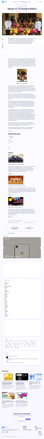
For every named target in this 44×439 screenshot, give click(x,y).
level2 (13, 343)
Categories (40, 433)
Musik (5, 299)
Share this (11, 136)
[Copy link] (3, 49)
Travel (5, 312)
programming (7, 346)
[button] (37, 2)
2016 (17, 340)
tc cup (18, 346)
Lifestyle (6, 295)
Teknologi (25, 346)
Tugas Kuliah (6, 315)
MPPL (5, 298)
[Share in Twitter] (3, 43)
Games (6, 292)
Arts (31, 222)
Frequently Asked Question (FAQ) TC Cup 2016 (16, 185)
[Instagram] (6, 432)
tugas (32, 346)
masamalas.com (28, 128)
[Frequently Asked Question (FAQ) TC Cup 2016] (15, 179)
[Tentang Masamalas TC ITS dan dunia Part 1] (15, 158)
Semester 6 (6, 307)
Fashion (6, 290)
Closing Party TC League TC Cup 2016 (15, 207)
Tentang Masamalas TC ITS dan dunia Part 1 (16, 164)
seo (11, 346)
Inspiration (6, 294)
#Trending (11, 340)
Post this (11, 137)
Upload (36, 346)
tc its (21, 346)
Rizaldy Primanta (6, 255)
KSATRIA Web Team (10, 436)
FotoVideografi (7, 291)
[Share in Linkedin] (3, 47)
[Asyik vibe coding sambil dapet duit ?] (7, 354)
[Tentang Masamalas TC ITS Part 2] (29, 228)
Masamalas (28, 343)
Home (18, 4)
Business (6, 287)
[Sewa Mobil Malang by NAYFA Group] (8, 395)
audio (27, 340)
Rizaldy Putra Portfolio (38, 428)
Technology (6, 311)
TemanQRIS (25, 428)
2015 (14, 340)
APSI (5, 282)
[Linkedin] (8, 432)
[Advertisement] (22, 51)
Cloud (37, 340)
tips (29, 346)
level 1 (9, 343)
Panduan (6, 304)
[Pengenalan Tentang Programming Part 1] (22, 376)
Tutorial (6, 316)
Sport (5, 308)
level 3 (20, 343)
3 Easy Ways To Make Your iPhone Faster (12, 256)
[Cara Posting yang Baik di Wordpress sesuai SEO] (8, 376)
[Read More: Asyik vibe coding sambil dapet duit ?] (22, 247)
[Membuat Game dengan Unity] (22, 395)
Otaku (5, 303)
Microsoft (6, 296)
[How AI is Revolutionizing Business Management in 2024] (7, 361)
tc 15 (29, 113)
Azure (30, 340)
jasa (5, 343)
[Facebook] (2, 432)
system (14, 346)
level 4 (23, 343)
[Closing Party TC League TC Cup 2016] (15, 201)
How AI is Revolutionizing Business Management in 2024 (15, 362)
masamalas (10, 67)
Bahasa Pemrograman (8, 286)
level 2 (16, 343)
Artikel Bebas (27, 222)
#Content (6, 340)
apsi (20, 340)
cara (33, 340)
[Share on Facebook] (3, 45)
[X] (4, 432)
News (34, 222)
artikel (23, 340)
